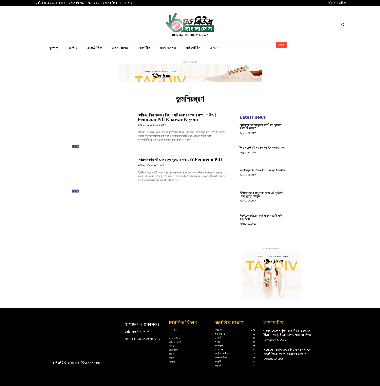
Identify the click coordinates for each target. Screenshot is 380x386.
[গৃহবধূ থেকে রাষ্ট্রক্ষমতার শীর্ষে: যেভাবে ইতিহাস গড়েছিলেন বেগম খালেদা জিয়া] (321, 334)
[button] (343, 24)
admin (141, 125)
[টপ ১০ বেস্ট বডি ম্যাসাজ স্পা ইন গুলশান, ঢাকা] (295, 153)
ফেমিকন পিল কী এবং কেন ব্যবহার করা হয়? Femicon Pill (180, 159)
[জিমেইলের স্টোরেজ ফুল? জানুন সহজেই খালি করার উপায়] (295, 221)
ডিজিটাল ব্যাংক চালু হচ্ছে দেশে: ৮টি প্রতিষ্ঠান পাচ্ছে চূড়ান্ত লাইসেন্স (261, 194)
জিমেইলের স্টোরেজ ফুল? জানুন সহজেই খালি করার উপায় (261, 217)
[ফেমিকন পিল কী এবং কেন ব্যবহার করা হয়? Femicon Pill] (103, 174)
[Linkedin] (312, 24)
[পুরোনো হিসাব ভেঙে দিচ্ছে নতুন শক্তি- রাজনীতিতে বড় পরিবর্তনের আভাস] (321, 353)
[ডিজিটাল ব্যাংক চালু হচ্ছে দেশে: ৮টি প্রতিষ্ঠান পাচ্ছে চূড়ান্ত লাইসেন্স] (295, 199)
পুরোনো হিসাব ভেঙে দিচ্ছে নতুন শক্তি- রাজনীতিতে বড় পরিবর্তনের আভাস (287, 352)
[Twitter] (327, 24)
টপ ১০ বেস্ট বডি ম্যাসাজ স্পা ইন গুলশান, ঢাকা (262, 148)
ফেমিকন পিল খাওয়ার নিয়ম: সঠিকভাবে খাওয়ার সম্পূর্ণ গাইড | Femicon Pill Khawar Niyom (177, 117)
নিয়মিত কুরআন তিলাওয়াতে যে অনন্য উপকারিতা (262, 170)
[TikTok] (319, 24)
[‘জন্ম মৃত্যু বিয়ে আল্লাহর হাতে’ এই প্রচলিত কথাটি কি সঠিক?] (295, 131)
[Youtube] (334, 24)
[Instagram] (305, 24)
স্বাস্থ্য (75, 146)
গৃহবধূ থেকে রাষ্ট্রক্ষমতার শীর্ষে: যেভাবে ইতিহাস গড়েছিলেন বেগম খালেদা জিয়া (287, 333)
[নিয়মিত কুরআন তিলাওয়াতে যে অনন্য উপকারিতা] (295, 176)
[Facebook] (297, 24)
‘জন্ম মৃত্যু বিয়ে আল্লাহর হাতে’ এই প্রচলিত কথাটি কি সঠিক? (260, 126)
